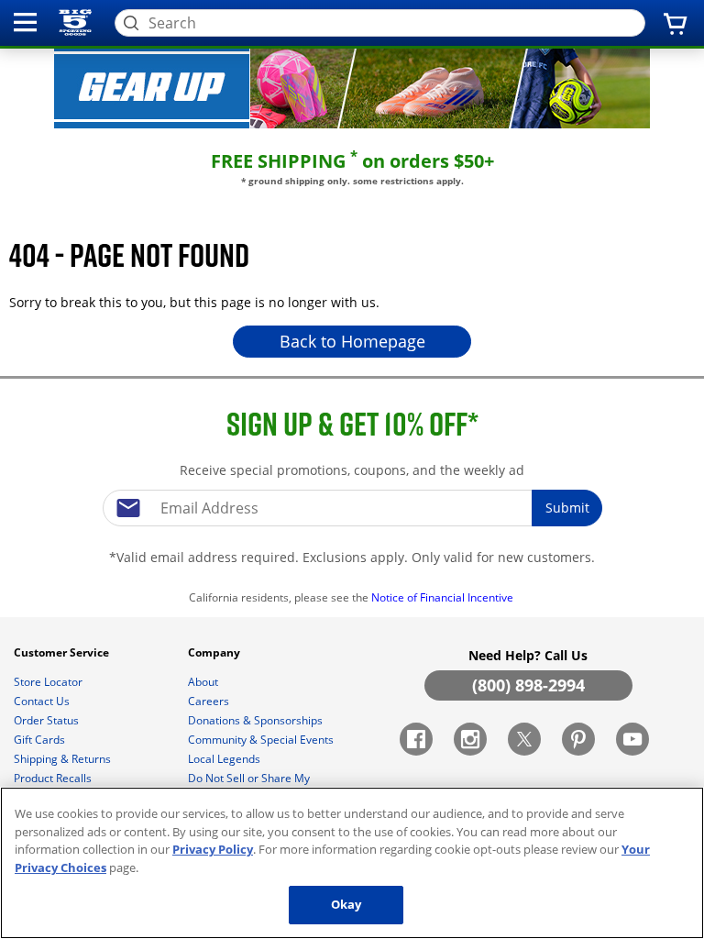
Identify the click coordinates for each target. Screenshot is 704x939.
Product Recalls (54, 778)
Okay (346, 904)
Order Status (48, 720)
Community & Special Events (262, 739)
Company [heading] (215, 652)
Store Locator (49, 682)
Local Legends (225, 759)
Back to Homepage (352, 341)
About (204, 682)
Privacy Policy (212, 849)
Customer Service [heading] (63, 652)
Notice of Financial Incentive (443, 597)
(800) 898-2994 (528, 685)
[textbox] (352, 508)
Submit (567, 507)
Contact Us (43, 701)
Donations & (255, 720)
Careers (210, 701)
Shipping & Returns (64, 759)
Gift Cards (41, 739)
